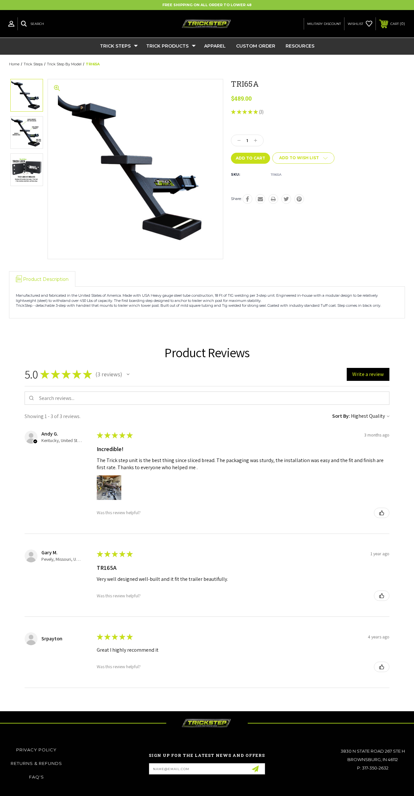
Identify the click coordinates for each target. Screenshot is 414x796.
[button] (128, 374)
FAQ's (36, 776)
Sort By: (341, 416)
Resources (300, 46)
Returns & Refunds (36, 763)
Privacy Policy (36, 749)
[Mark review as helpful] (381, 513)
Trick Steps (115, 46)
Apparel (215, 46)
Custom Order (255, 46)
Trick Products (167, 46)
